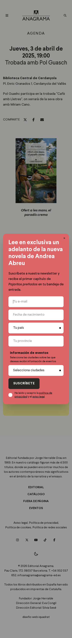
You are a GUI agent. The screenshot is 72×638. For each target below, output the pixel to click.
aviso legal (38, 396)
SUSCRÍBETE (24, 383)
